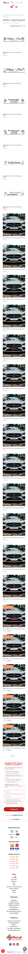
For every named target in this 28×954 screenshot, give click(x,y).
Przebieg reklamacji (14, 909)
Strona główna (6, 15)
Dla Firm (14, 924)
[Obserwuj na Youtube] (17, 944)
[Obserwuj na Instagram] (14, 944)
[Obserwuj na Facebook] (10, 944)
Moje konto (14, 881)
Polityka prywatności (14, 905)
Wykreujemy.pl (17, 952)
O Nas (14, 892)
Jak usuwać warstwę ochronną (14, 886)
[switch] (24, 952)
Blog (14, 883)
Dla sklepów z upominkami (14, 928)
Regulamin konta (14, 902)
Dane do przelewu (14, 888)
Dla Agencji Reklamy (14, 922)
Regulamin (14, 900)
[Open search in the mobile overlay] (18, 3)
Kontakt (14, 890)
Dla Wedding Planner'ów (14, 930)
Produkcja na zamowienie (14, 921)
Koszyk (14, 877)
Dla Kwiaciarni (14, 926)
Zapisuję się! (14, 809)
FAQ (14, 885)
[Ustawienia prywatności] (3, 951)
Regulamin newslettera (14, 904)
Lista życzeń (14, 879)
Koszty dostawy (14, 907)
